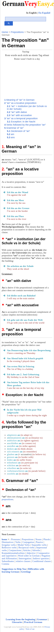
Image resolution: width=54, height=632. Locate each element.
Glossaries (17, 622)
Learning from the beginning (20, 619)
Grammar (42, 619)
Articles (26, 550)
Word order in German (29, 555)
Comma (5, 564)
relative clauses (23, 561)
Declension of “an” (18, 131)
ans (11, 137)
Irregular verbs (9, 545)
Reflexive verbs (9, 547)
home (4, 539)
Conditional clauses (41, 561)
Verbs (18, 542)
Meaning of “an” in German (19, 100)
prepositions (7, 499)
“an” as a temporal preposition (21, 118)
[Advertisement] (30, 79)
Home (5, 32)
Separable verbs (39, 545)
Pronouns (15, 539)
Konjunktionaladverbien (13, 553)
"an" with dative (17, 112)
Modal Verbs (24, 545)
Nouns (38, 539)
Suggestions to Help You (14, 569)
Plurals (46, 539)
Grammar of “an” (14, 128)
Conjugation (28, 542)
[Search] (8, 23)
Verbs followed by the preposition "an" (25, 124)
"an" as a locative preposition (20, 103)
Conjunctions (15, 550)
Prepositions (17, 32)
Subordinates (8, 561)
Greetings (26, 571)
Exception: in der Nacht (21, 121)
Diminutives (7, 542)
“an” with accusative (19, 115)
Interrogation (25, 558)
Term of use (30, 629)
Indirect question (41, 558)
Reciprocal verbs (26, 547)
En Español (44, 12)
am (10, 134)
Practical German (33, 622)
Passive (39, 542)
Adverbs (36, 550)
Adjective (31, 553)
